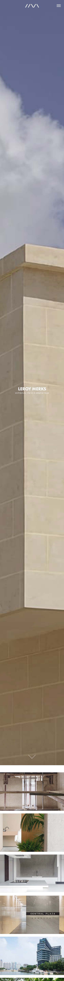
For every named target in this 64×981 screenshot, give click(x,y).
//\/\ (32, 5)
